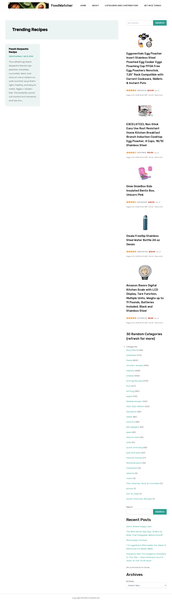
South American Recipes (139, 498)
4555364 (142, 152)
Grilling (130, 391)
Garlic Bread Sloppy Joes (138, 526)
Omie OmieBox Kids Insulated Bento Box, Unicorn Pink (140, 190)
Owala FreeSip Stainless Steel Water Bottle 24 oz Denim (143, 240)
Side (128, 442)
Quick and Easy (134, 447)
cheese (130, 375)
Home (83, 5)
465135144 (142, 251)
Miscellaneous (134, 462)
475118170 (142, 318)
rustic (129, 478)
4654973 (142, 90)
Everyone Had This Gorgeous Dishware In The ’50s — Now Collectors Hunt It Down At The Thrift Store (146, 557)
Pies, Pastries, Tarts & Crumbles (143, 483)
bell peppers (132, 427)
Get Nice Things (152, 5)
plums (129, 488)
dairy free (131, 350)
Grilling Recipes (134, 380)
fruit (128, 385)
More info (158, 95)
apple (129, 396)
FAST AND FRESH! (135, 406)
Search (159, 22)
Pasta (129, 360)
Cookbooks (132, 468)
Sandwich (131, 411)
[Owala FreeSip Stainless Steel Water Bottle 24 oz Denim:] (145, 223)
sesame (130, 473)
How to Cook (132, 437)
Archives (130, 581)
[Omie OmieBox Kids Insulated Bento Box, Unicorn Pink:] (145, 173)
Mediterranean (134, 401)
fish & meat (132, 493)
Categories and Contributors (121, 5)
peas (128, 432)
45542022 (142, 202)
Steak (129, 416)
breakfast (131, 355)
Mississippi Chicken (136, 540)
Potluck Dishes (134, 457)
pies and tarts (133, 452)
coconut (130, 421)
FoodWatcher (62, 5)
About (95, 5)
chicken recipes (134, 365)
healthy (130, 370)
